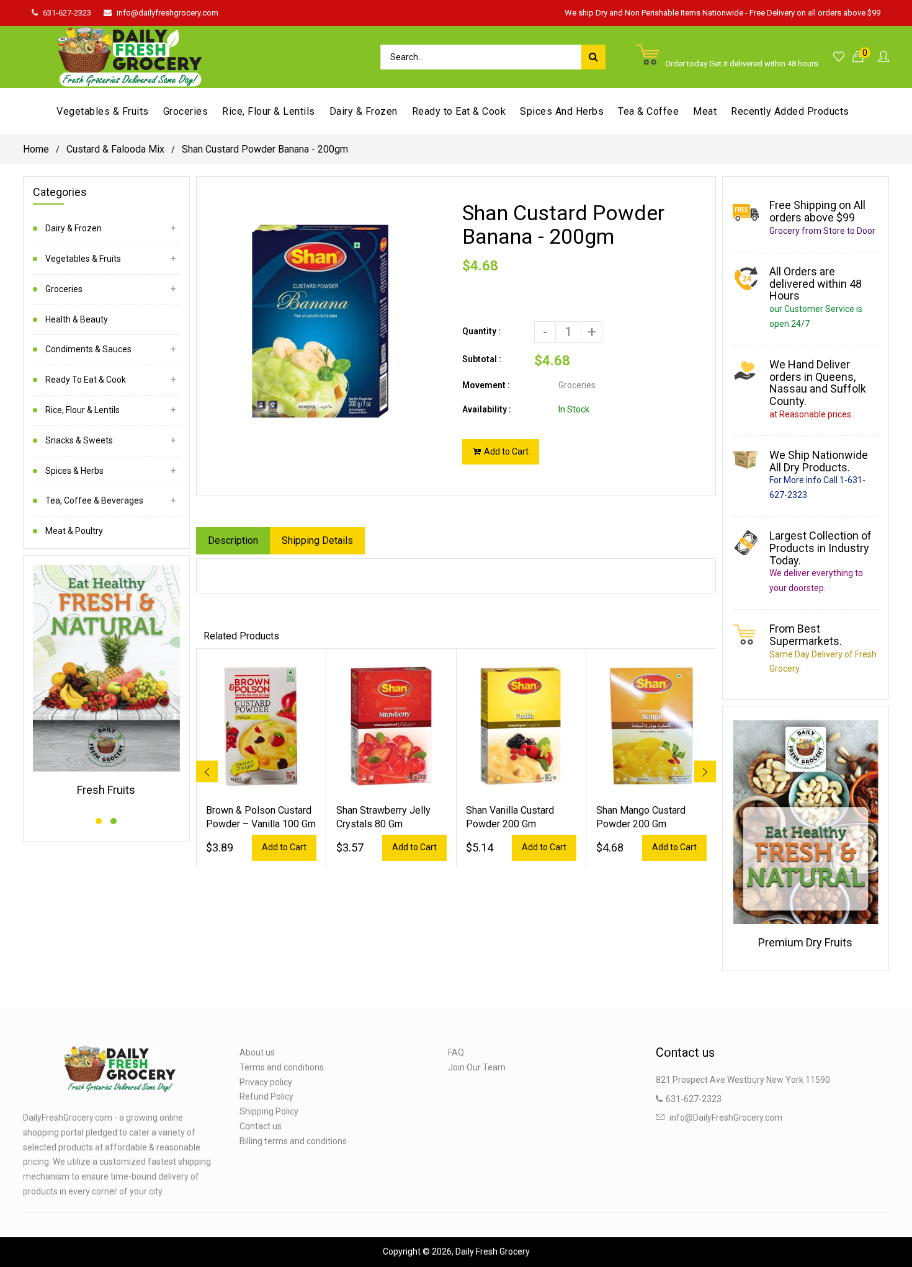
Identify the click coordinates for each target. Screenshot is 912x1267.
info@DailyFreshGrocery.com (725, 1118)
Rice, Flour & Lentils (82, 410)
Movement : (486, 385)
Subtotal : (481, 359)
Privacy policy (265, 1082)
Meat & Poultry (74, 531)
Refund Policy (266, 1096)
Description (233, 540)
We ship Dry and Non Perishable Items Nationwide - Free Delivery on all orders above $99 (722, 12)
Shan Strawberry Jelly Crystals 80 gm (383, 817)
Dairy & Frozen (73, 228)
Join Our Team (477, 1067)
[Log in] (883, 57)
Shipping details (317, 540)
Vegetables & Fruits (83, 259)
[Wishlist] (838, 57)
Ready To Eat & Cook (85, 380)
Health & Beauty (76, 319)
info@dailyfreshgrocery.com (167, 12)
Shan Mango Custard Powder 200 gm (641, 817)
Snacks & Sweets (79, 440)
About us (257, 1052)
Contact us (260, 1126)
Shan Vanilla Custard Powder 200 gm (510, 817)
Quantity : (481, 331)
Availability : (486, 409)
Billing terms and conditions (293, 1141)
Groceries (64, 289)
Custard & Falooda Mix (115, 149)
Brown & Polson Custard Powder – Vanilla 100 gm (261, 817)
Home (36, 149)
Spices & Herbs (74, 471)
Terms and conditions (281, 1067)
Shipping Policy (268, 1111)
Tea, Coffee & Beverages (94, 500)
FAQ (456, 1052)
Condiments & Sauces (88, 349)
